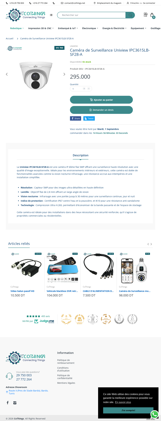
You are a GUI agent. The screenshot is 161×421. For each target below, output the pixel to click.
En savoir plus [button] (123, 402)
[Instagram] (15, 402)
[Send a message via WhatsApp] (155, 414)
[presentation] (148, 244)
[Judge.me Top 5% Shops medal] (119, 319)
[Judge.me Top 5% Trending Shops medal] (132, 319)
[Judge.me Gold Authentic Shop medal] (66, 319)
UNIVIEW (74, 46)
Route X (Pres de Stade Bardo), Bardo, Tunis (28, 392)
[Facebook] (7, 402)
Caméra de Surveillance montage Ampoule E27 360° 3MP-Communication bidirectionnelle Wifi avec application (134, 291)
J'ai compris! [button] (128, 410)
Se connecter (149, 3)
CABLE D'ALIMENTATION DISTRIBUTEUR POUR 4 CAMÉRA (98, 291)
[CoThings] (25, 14)
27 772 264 (24, 379)
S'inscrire (134, 3)
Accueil (9, 38)
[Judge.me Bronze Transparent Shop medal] (106, 319)
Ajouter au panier (103, 99)
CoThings (15, 286)
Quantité (74, 84)
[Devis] (146, 15)
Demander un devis (103, 109)
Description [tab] (80, 155)
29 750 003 (24, 375)
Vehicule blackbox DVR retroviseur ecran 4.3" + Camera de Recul (62, 291)
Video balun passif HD (22, 291)
